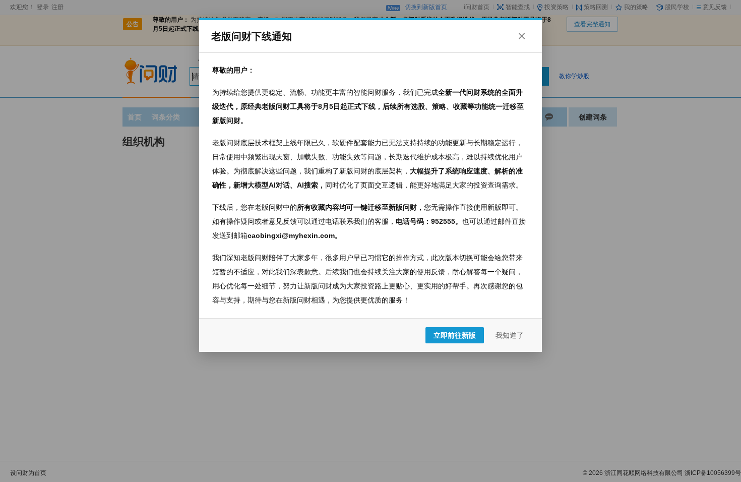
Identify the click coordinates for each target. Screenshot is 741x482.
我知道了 (510, 335)
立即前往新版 (455, 335)
